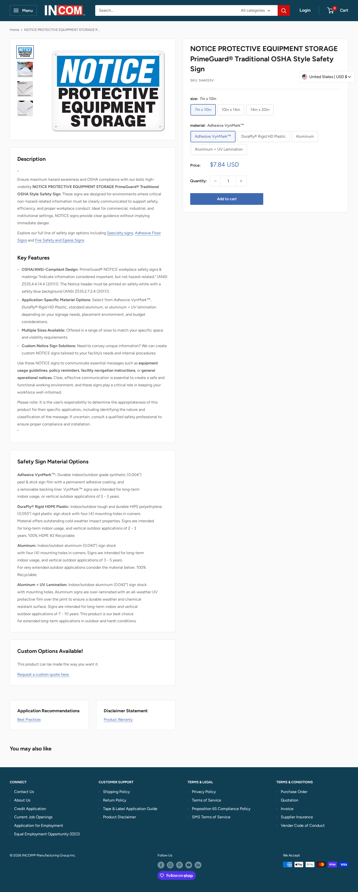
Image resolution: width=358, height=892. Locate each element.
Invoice (287, 808)
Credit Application (30, 808)
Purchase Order (294, 791)
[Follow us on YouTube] (188, 865)
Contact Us (24, 791)
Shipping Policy (116, 791)
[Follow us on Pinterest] (179, 865)
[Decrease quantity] (215, 181)
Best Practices (29, 719)
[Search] (284, 10)
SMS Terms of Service (211, 817)
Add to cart (227, 199)
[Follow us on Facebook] (161, 865)
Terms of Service (206, 800)
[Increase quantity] (241, 181)
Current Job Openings (33, 817)
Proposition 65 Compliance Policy (221, 808)
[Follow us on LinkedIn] (198, 865)
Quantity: (198, 181)
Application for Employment (38, 825)
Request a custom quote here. (43, 674)
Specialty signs (120, 233)
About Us (22, 800)
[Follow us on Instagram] (170, 865)
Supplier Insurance (297, 817)
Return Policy (114, 800)
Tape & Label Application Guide (130, 808)
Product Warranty (118, 719)
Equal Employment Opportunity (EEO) (47, 834)
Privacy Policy (204, 791)
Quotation (289, 800)
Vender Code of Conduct (303, 825)
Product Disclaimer (119, 817)
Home (14, 30)
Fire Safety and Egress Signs (59, 240)
